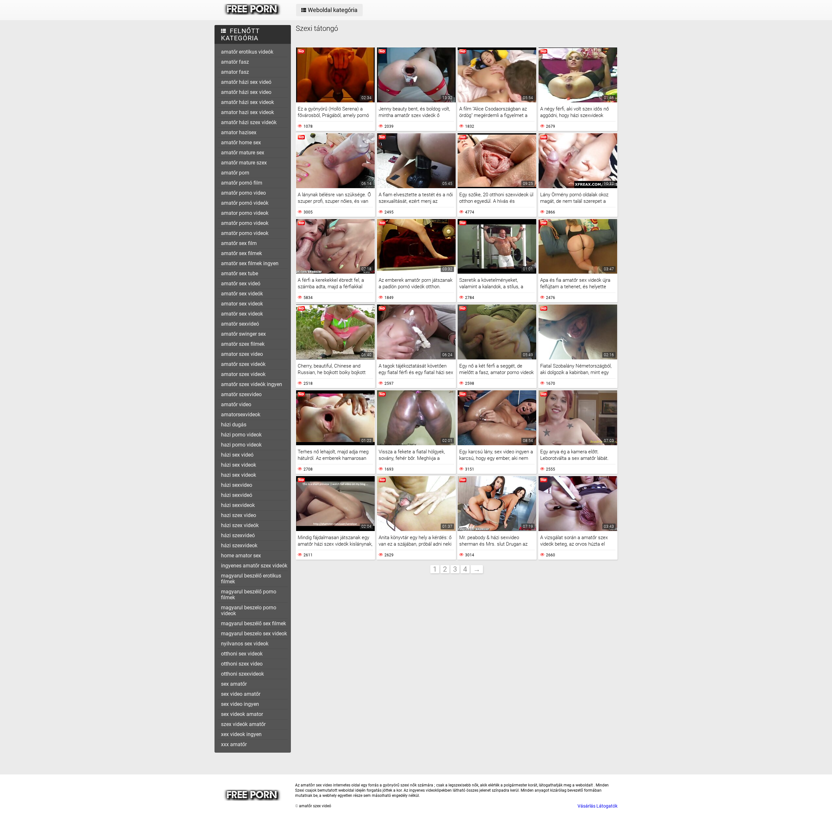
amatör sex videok (242, 314)
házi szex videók (240, 525)
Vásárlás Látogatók (598, 806)
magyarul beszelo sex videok (254, 633)
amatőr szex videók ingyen (251, 384)
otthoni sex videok (242, 654)
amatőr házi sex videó (246, 82)
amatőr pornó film (241, 183)
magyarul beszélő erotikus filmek (251, 579)
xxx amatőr (234, 744)
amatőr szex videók (243, 364)
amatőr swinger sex (243, 334)
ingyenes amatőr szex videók (254, 566)
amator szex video (242, 354)
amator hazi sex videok (247, 112)
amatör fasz (235, 62)
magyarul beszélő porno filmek (248, 595)
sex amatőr (234, 684)
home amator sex (241, 555)
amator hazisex (238, 132)
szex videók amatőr (243, 724)
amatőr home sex (241, 142)
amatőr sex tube (239, 273)
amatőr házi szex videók (249, 122)
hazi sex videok (238, 475)
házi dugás (233, 424)
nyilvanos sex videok (244, 644)
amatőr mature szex (244, 163)
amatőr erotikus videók (247, 52)
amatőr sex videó (240, 283)
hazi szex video (238, 515)
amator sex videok (242, 304)
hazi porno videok (241, 445)
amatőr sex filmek (241, 253)
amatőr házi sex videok (247, 102)
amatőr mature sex (242, 152)
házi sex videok (238, 465)
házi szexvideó (238, 535)
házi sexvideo (236, 485)
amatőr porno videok (244, 223)
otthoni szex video (242, 664)
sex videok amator (242, 714)
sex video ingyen (240, 704)
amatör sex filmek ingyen (250, 263)
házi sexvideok (238, 505)
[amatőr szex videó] (252, 13)
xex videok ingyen (241, 734)
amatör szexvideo (241, 394)
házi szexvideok (239, 545)
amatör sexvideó (240, 324)
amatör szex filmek (243, 344)
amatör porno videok (244, 233)
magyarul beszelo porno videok (248, 610)
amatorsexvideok (240, 414)
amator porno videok (244, 213)
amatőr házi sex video (246, 92)
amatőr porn (235, 173)
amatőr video (236, 404)
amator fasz (235, 72)
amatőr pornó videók (244, 203)
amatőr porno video (243, 193)
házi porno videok (241, 435)
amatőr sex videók (242, 294)
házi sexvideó (236, 495)
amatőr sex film (239, 243)
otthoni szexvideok (242, 674)
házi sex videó (237, 455)
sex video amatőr (240, 694)
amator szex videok (243, 374)
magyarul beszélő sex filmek (253, 623)
